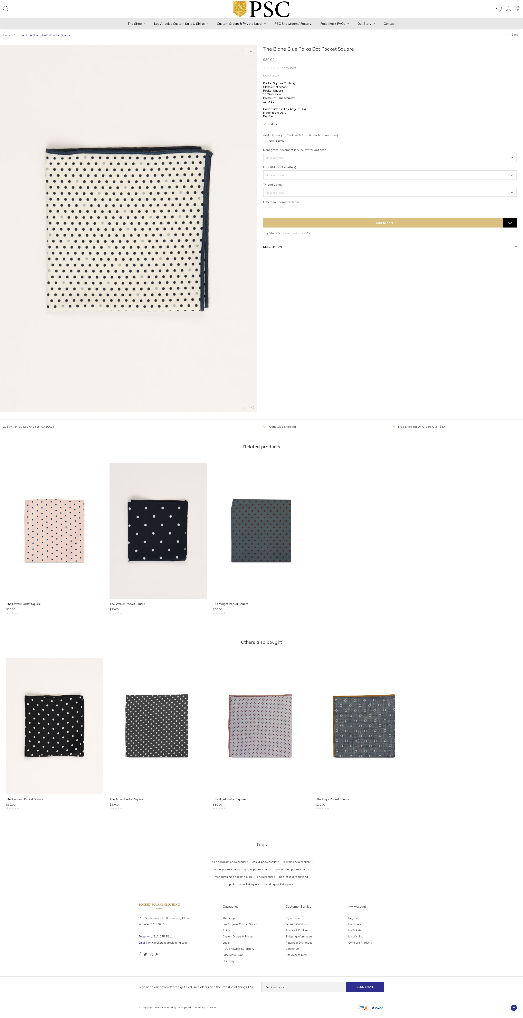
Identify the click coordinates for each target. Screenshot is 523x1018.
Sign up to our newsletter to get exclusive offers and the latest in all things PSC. (197, 987)
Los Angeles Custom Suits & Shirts (179, 23)
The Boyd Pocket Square (229, 799)
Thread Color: (272, 184)
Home (7, 35)
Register (353, 918)
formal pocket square (226, 869)
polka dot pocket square (244, 884)
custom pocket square (297, 861)
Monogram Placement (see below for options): (294, 150)
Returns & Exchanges (299, 942)
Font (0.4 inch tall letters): (280, 167)
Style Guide (293, 918)
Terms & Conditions (298, 924)
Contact (390, 23)
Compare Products (360, 942)
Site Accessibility (296, 954)
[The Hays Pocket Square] (364, 726)
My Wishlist (355, 936)
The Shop (134, 23)
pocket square (266, 876)
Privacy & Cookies (297, 930)
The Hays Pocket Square (332, 799)
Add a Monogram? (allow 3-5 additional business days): (301, 135)
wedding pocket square (278, 884)
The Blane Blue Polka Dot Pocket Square (44, 35)
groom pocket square (257, 869)
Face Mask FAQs (332, 23)
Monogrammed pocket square (234, 876)
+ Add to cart (383, 223)
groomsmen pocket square (292, 869)
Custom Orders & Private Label (239, 23)
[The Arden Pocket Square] (158, 726)
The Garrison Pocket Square (24, 799)
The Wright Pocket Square (230, 604)
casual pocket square (265, 861)
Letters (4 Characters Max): (281, 202)
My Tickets (354, 930)
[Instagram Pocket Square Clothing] (151, 954)
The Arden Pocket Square (127, 799)
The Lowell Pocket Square (23, 604)
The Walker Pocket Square (127, 604)
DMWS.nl (211, 1007)
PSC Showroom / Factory (293, 23)
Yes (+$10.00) (276, 140)
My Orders (354, 924)
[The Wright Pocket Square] (261, 531)
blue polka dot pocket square (230, 861)
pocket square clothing (293, 876)
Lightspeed (184, 1007)
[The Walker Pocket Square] (158, 531)
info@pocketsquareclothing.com (166, 942)
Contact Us (292, 948)
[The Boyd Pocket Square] (261, 726)
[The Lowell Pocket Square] (54, 531)
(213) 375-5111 (163, 936)
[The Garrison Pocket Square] (54, 726)
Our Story (364, 23)
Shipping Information (299, 936)
